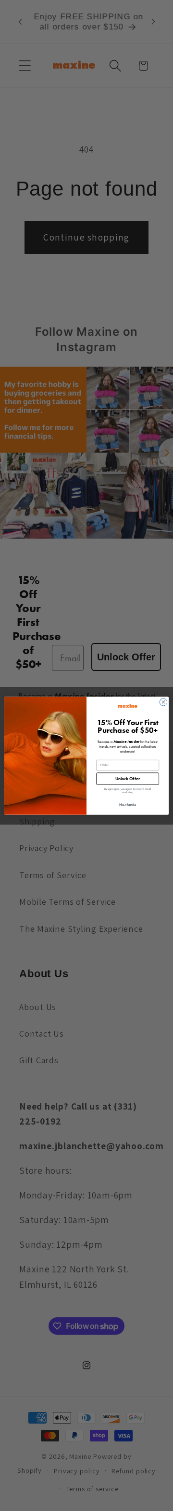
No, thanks (127, 804)
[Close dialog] (163, 701)
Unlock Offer (127, 778)
